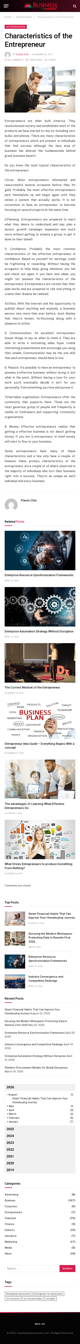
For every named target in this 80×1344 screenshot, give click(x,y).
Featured (10, 1218)
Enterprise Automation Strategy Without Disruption (39, 631)
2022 (10, 1149)
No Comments (16, 60)
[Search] (74, 6)
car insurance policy (32, 1299)
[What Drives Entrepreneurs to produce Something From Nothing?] (40, 839)
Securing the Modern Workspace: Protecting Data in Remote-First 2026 (50, 937)
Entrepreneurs (15, 27)
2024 (10, 1136)
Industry (10, 1230)
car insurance (13, 1299)
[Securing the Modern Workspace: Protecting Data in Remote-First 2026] (15, 938)
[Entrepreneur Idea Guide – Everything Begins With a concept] (40, 719)
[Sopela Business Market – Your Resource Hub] (40, 6)
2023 (10, 1143)
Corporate (11, 1206)
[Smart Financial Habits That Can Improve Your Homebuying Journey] (15, 919)
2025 (10, 1129)
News (8, 1253)
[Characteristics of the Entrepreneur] (40, 89)
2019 (10, 1170)
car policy (50, 1299)
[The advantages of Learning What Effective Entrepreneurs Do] (40, 779)
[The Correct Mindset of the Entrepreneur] (40, 663)
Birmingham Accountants (18, 1294)
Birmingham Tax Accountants (48, 1294)
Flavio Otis (22, 54)
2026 (10, 1087)
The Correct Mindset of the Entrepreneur (32, 687)
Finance (9, 1224)
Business (10, 1200)
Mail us (40, 1324)
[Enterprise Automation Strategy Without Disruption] (40, 607)
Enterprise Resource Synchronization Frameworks (39, 575)
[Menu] (6, 6)
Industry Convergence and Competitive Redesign (34, 1044)
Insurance (11, 1235)
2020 (10, 1163)
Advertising (11, 1194)
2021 (10, 1156)
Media (8, 1247)
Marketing (11, 1241)
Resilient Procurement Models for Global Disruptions (36, 1067)
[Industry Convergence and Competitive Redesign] (15, 981)
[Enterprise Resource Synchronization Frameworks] (40, 550)
